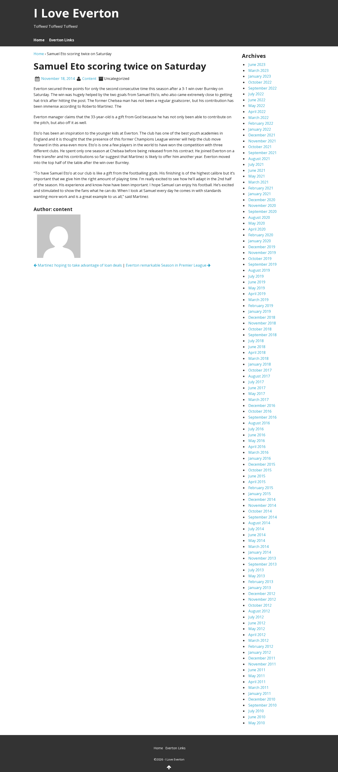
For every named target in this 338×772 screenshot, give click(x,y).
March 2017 (258, 399)
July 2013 (256, 569)
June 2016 (256, 434)
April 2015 (257, 481)
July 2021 (256, 164)
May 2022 (256, 105)
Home (39, 39)
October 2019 (260, 258)
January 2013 (259, 587)
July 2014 (256, 528)
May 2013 (256, 575)
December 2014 (261, 499)
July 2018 (256, 340)
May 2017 (256, 393)
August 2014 (259, 522)
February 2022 (260, 123)
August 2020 (259, 217)
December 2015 (261, 464)
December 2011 (261, 658)
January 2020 (259, 240)
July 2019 (256, 276)
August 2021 (259, 158)
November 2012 (262, 599)
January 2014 (259, 552)
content (89, 78)
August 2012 (259, 611)
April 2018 (257, 352)
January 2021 (259, 193)
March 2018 (258, 358)
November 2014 (262, 505)
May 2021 (256, 176)
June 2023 (256, 64)
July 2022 (256, 93)
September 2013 (262, 564)
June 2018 (256, 346)
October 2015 (260, 470)
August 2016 (259, 422)
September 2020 (262, 211)
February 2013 (260, 581)
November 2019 (262, 252)
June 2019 (256, 282)
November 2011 (262, 664)
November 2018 (262, 323)
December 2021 (261, 135)
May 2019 (256, 287)
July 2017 (256, 381)
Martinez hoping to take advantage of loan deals (79, 265)
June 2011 (256, 669)
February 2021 (260, 188)
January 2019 (259, 311)
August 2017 (259, 376)
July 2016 (256, 428)
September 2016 (262, 417)
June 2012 (256, 622)
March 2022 (258, 117)
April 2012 (257, 634)
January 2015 (259, 493)
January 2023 (259, 76)
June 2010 (256, 716)
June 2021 (256, 170)
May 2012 (256, 628)
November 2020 (262, 205)
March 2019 (258, 299)
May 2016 (256, 440)
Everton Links (61, 39)
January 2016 (259, 458)
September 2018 (262, 334)
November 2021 (262, 141)
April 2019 (257, 293)
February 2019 (260, 305)
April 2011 (257, 681)
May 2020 (256, 223)
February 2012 (260, 646)
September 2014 (262, 517)
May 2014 (256, 540)
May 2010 (256, 722)
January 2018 (259, 364)
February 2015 (260, 487)
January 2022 (259, 129)
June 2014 (256, 534)
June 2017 (256, 387)
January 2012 (259, 652)
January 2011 (259, 693)
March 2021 (258, 182)
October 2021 (260, 146)
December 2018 (261, 317)
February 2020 (260, 234)
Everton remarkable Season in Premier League (166, 265)
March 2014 (258, 546)
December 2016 (261, 405)
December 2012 (261, 593)
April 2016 (257, 446)
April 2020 (257, 229)
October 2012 (260, 605)
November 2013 (262, 558)
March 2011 (258, 687)
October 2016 (260, 411)
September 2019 (262, 264)
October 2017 (260, 370)
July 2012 (256, 617)
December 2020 (261, 199)
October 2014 (260, 511)
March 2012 (258, 640)
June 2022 (256, 99)
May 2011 (256, 675)
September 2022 (262, 88)
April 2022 (257, 111)
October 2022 (260, 82)
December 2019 (261, 246)
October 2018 (260, 329)
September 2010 (262, 705)
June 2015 (256, 476)
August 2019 (259, 270)
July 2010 (256, 710)
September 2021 (262, 152)
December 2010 (261, 699)
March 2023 (258, 70)
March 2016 (258, 452)
